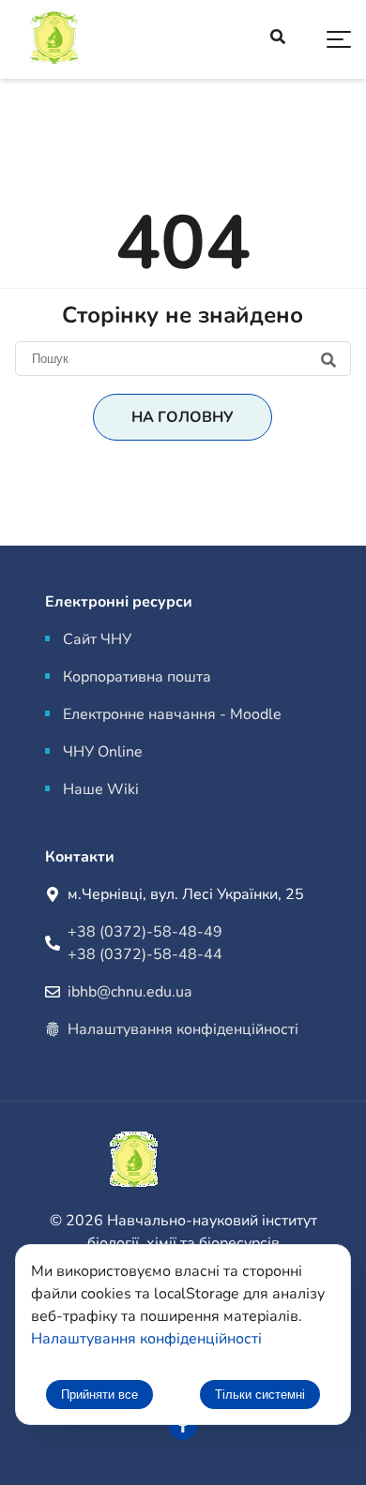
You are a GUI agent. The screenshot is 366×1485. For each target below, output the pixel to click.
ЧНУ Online (103, 752)
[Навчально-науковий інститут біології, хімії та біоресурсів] (103, 39)
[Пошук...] (277, 39)
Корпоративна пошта (137, 677)
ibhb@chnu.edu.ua (129, 992)
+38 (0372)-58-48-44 (145, 954)
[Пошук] (183, 358)
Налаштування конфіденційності (183, 1029)
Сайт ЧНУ (97, 639)
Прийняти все (99, 1395)
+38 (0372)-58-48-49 (145, 932)
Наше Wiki (101, 789)
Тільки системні (260, 1395)
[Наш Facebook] (183, 1426)
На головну (182, 417)
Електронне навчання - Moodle (172, 714)
